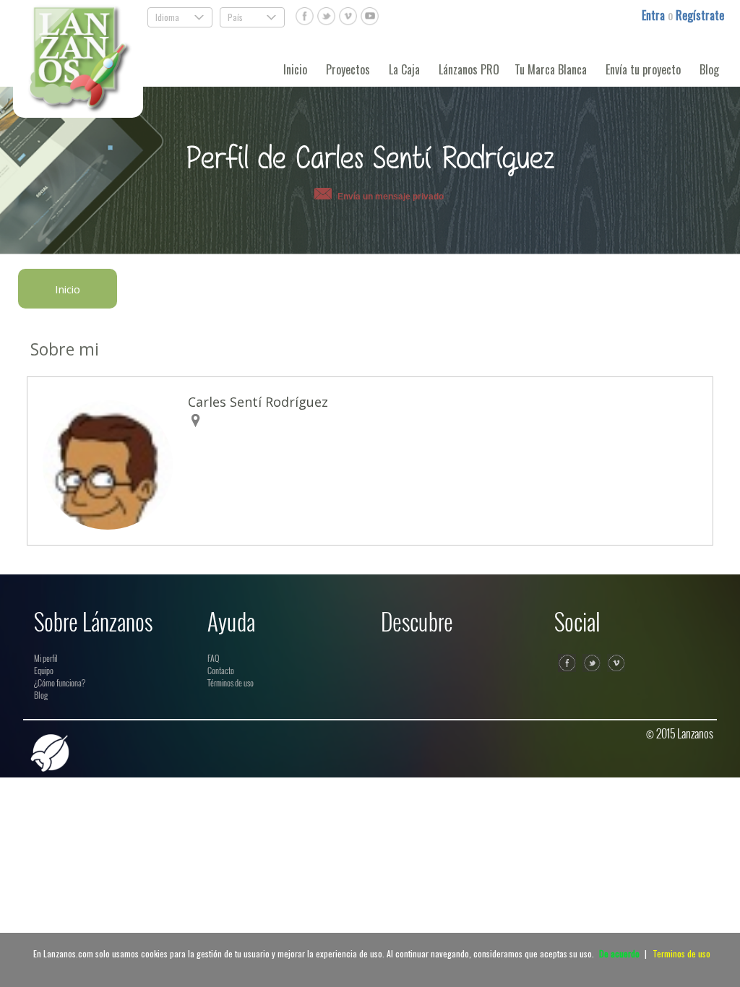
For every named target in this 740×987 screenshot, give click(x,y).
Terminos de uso (681, 953)
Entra (655, 15)
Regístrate (700, 15)
